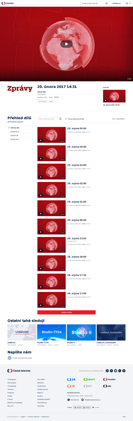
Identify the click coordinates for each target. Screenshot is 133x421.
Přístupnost (45, 417)
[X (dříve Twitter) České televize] (119, 370)
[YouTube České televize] (115, 370)
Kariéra (40, 396)
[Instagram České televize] (107, 370)
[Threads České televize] (124, 370)
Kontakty (40, 406)
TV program (11, 379)
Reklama (40, 383)
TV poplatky (11, 386)
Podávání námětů (43, 399)
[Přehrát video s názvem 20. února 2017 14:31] (66, 44)
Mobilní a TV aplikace (14, 403)
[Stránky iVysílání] (109, 380)
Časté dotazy (42, 403)
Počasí (9, 396)
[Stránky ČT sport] (89, 380)
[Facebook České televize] (111, 370)
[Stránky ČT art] (88, 387)
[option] (77, 407)
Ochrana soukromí (33, 417)
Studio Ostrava (42, 389)
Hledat (107, 3)
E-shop (10, 399)
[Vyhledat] (60, 118)
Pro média (41, 379)
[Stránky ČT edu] (107, 387)
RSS (124, 417)
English (23, 417)
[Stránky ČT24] (71, 380)
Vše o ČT (10, 406)
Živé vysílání (11, 383)
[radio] (19, 128)
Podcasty (10, 393)
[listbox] (86, 407)
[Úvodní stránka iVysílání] (10, 3)
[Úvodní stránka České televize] (19, 370)
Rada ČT (40, 393)
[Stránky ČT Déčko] (71, 387)
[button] (66, 44)
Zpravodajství (42, 101)
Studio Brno (41, 386)
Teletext (10, 389)
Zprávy (51, 101)
